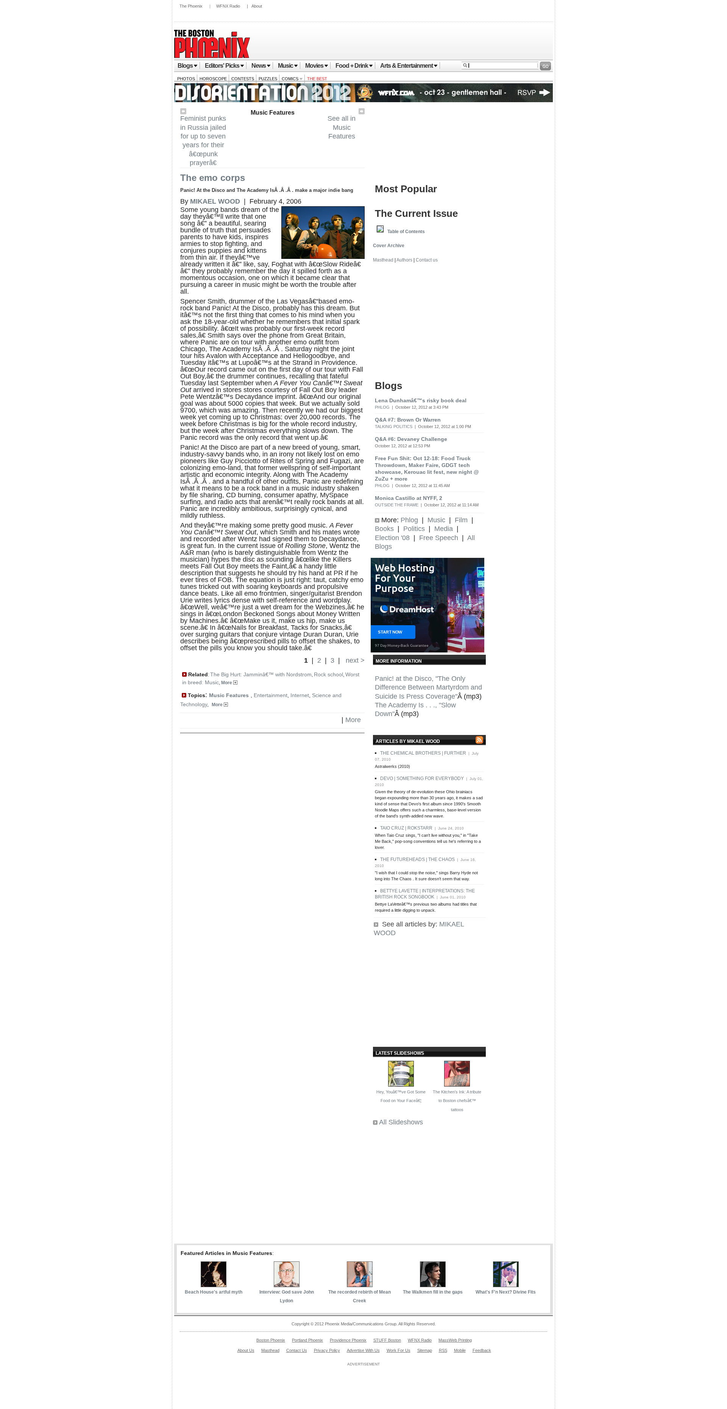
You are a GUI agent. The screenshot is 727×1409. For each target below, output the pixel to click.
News (258, 65)
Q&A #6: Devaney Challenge (411, 439)
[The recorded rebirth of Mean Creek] (360, 1285)
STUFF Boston (387, 1340)
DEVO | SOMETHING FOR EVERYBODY (422, 778)
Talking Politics (393, 426)
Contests (242, 78)
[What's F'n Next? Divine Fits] (506, 1285)
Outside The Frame (396, 505)
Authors (404, 260)
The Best (317, 78)
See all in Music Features (342, 127)
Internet (299, 695)
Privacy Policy (327, 1350)
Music (285, 65)
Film (461, 520)
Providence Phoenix (348, 1340)
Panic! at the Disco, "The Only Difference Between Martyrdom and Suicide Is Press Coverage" (428, 687)
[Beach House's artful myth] (213, 1285)
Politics (414, 528)
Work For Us (398, 1350)
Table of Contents (406, 231)
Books (384, 528)
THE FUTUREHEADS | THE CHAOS (417, 859)
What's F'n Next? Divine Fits (506, 1292)
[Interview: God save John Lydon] (287, 1285)
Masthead (383, 260)
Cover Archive (388, 245)
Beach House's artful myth (213, 1292)
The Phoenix (191, 6)
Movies (314, 65)
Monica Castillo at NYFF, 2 (408, 498)
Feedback (482, 1350)
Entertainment (270, 695)
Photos (186, 78)
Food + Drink (351, 65)
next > (354, 660)
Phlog (382, 407)
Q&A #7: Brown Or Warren (408, 420)
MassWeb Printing (455, 1340)
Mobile (460, 1350)
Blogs (185, 65)
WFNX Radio (228, 6)
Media (443, 528)
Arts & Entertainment (406, 65)
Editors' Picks (222, 65)
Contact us (427, 260)
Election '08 (392, 538)
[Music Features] (362, 112)
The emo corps (212, 178)
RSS (443, 1350)
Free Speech (438, 538)
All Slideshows (401, 1122)
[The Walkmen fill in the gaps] (433, 1285)
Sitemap (424, 1350)
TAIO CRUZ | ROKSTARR (406, 828)
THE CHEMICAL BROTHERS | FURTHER (423, 753)
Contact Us (296, 1350)
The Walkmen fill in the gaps (433, 1292)
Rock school (328, 674)
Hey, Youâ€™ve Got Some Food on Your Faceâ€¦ (401, 1096)
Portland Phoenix (307, 1340)
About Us (245, 1350)
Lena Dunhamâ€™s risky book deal (420, 400)
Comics (291, 78)
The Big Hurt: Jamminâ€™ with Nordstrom (261, 674)
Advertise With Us (363, 1350)
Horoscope (213, 78)
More (227, 682)
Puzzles (268, 78)
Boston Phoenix (270, 1340)
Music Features (273, 112)
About (256, 6)
